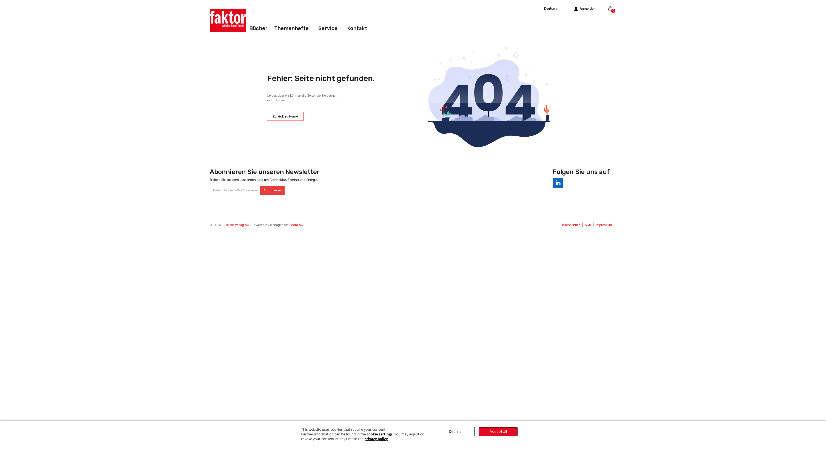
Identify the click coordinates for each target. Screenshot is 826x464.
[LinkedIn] (558, 183)
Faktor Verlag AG (236, 225)
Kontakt (357, 28)
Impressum (604, 225)
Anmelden (588, 9)
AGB (588, 225)
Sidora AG (296, 225)
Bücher (258, 28)
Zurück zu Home (285, 116)
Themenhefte (291, 28)
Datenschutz (570, 225)
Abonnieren (272, 190)
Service (327, 28)
